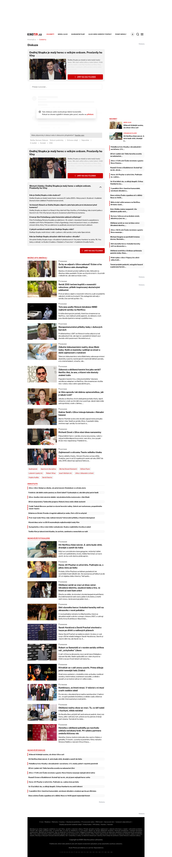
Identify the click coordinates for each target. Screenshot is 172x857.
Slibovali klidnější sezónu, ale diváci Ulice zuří (46, 754)
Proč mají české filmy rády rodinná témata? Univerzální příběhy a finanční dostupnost (62, 518)
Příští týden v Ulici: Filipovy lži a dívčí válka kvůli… (125, 259)
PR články (96, 824)
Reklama (55, 822)
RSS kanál (99, 822)
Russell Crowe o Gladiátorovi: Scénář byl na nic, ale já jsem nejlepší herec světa (59, 777)
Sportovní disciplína (48, 469)
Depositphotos (98, 848)
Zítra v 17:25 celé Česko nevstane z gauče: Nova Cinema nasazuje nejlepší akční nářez (62, 773)
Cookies (62, 822)
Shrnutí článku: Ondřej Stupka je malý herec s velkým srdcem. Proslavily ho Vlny (60, 187)
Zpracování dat (109, 822)
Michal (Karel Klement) (68, 469)
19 (108, 852)
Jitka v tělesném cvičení (84, 473)
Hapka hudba (34, 477)
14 (93, 852)
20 (111, 852)
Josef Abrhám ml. (65, 473)
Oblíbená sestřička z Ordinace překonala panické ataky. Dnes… (126, 252)
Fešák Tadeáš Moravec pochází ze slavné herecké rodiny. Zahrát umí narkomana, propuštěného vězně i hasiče (65, 507)
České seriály (120, 34)
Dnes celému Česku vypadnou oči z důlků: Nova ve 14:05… (126, 196)
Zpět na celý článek (86, 77)
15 (96, 852)
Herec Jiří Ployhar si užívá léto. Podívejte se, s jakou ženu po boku (54, 782)
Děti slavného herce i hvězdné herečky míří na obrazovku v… (125, 245)
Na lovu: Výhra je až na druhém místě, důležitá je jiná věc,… (125, 217)
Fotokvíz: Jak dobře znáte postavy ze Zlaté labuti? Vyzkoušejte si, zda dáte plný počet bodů (63, 492)
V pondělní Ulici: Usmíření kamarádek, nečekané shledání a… (125, 189)
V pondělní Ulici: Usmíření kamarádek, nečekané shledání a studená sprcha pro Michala (62, 791)
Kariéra (103, 824)
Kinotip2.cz (31, 39)
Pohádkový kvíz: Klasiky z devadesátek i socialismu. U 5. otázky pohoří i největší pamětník (63, 764)
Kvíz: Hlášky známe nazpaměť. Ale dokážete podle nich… (123, 210)
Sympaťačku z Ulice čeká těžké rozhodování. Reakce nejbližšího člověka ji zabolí (60, 527)
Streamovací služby (130, 133)
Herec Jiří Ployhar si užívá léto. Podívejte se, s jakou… (126, 176)
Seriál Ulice (63, 34)
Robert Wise (50, 473)
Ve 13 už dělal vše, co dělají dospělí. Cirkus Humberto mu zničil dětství (55, 786)
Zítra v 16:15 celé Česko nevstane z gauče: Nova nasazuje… (127, 231)
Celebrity (50, 34)
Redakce (47, 822)
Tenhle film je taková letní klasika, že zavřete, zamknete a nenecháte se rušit (58, 531)
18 (105, 852)
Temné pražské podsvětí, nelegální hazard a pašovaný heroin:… (126, 266)
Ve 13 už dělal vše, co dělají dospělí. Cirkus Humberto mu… (126, 183)
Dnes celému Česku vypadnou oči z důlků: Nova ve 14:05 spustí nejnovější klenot (59, 796)
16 (99, 852)
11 (84, 852)
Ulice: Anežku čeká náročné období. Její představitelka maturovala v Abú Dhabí (59, 497)
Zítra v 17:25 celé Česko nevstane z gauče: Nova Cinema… (127, 162)
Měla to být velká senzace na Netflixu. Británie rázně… (125, 203)
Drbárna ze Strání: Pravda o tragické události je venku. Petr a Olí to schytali (57, 513)
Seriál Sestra (47, 477)
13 (90, 852)
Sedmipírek (33, 469)
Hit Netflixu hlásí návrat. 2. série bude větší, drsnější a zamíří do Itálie (55, 759)
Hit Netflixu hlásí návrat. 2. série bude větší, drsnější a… (134, 138)
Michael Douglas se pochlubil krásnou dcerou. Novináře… (125, 238)
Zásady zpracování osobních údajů (70, 824)
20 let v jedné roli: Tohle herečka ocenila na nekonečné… (126, 155)
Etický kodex (87, 824)
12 (87, 852)
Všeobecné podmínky (73, 822)
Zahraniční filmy (78, 34)
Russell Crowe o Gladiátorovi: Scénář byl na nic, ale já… (126, 169)
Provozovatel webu (88, 822)
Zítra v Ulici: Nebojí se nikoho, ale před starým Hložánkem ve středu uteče (57, 488)
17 (102, 852)
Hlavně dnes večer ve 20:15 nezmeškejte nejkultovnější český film (53, 522)
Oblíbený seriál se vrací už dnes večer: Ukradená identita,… (125, 224)
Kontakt (110, 824)
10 (81, 852)
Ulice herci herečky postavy (100, 34)
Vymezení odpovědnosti (123, 822)
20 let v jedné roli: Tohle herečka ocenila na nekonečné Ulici (51, 768)
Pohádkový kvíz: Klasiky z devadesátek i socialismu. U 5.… (126, 148)
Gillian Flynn (85, 469)
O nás (41, 822)
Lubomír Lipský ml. (36, 473)
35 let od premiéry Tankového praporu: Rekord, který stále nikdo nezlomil (56, 502)
